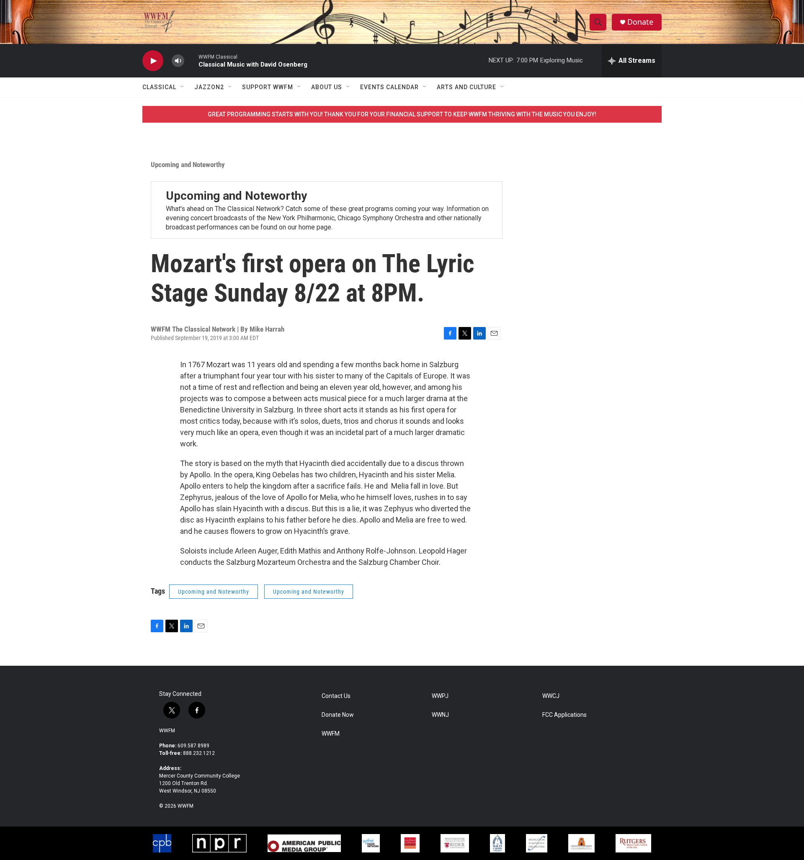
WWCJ (550, 696)
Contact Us (336, 696)
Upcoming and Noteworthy (188, 164)
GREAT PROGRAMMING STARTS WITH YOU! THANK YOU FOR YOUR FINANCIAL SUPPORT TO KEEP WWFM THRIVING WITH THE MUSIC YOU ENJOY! (402, 114)
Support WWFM (267, 87)
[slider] (191, 60)
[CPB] (162, 843)
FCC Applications (564, 715)
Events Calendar (389, 87)
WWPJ (440, 696)
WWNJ (440, 715)
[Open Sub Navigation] (182, 87)
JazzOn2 (209, 87)
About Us (326, 87)
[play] (153, 61)
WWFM (167, 731)
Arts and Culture (466, 87)
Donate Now (338, 715)
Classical (159, 87)
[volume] (178, 60)
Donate (640, 22)
